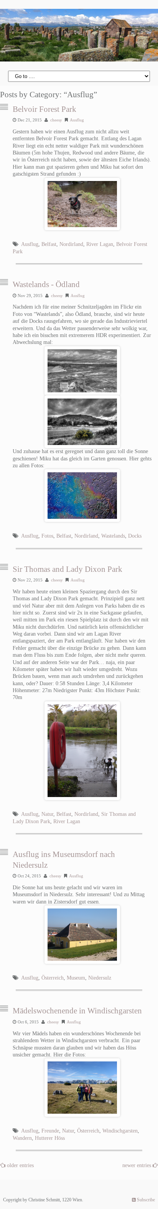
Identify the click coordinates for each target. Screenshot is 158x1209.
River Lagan (99, 244)
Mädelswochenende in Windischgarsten (77, 1010)
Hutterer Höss (50, 1138)
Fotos (47, 536)
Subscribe (145, 1199)
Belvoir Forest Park (44, 109)
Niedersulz (99, 978)
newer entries (137, 1165)
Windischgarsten (120, 1131)
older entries (20, 1165)
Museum (76, 978)
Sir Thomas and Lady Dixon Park (67, 569)
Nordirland (71, 244)
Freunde (50, 1131)
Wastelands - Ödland (46, 284)
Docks (135, 536)
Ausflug (77, 120)
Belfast (48, 244)
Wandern (22, 1138)
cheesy (56, 120)
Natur (47, 814)
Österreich (52, 978)
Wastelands (113, 536)
